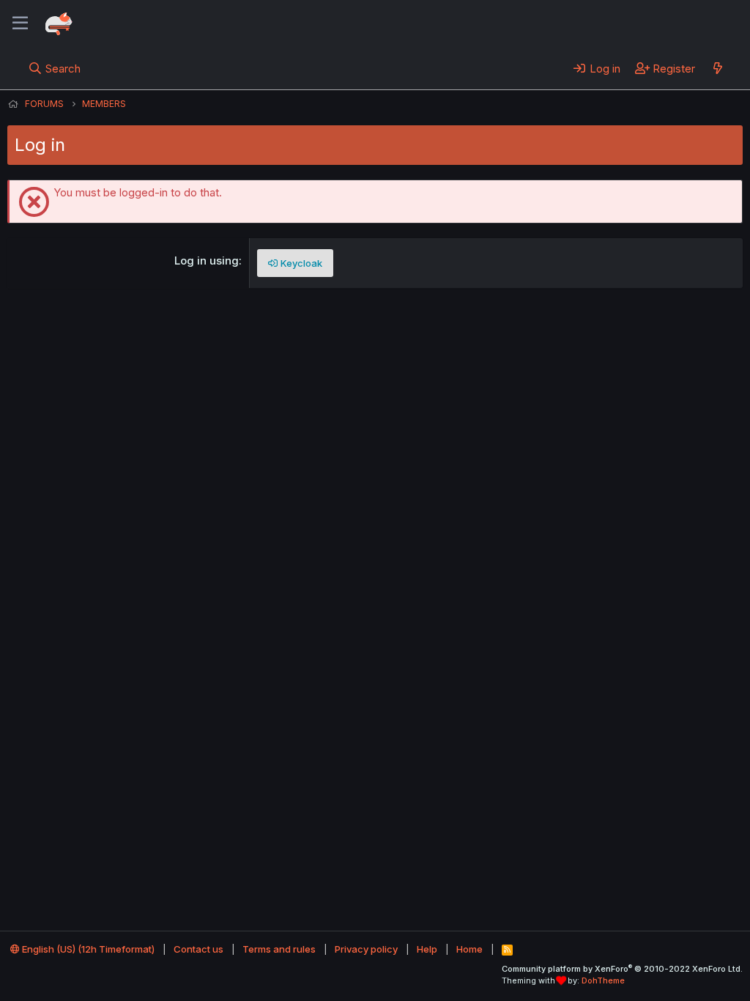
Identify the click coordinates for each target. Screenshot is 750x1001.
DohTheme (603, 980)
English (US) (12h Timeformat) (87, 949)
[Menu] (20, 23)
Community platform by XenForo (622, 969)
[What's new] (717, 68)
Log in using (206, 260)
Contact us (198, 949)
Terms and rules (279, 949)
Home (469, 949)
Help (427, 949)
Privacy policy (366, 949)
